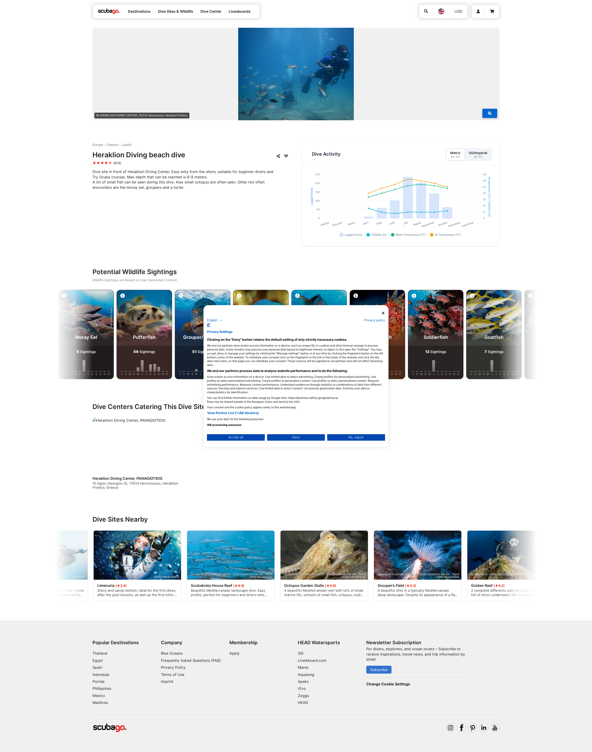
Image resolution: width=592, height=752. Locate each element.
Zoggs (303, 695)
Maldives (100, 702)
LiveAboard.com (312, 660)
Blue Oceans (171, 653)
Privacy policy (374, 320)
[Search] (426, 11)
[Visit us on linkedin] (483, 727)
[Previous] (78, 335)
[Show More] (489, 113)
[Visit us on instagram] (450, 727)
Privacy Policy (173, 667)
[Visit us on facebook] (461, 727)
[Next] (513, 335)
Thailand (99, 653)
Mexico (98, 695)
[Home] (109, 11)
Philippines (101, 688)
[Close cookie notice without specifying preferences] (383, 313)
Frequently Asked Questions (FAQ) (191, 660)
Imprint (167, 681)
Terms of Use (172, 674)
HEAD (303, 702)
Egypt (97, 660)
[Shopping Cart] (492, 11)
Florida (98, 681)
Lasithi (126, 145)
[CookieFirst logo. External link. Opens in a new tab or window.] (208, 325)
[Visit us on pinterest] (472, 727)
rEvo (302, 688)
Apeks (303, 681)
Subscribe (379, 669)
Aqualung (306, 674)
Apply (234, 653)
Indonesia (100, 674)
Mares (303, 667)
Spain (97, 667)
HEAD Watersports (319, 642)
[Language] (441, 11)
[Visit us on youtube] (495, 727)
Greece (112, 145)
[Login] (478, 11)
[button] (214, 320)
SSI (300, 653)
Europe (97, 145)
